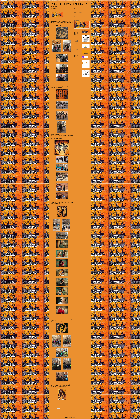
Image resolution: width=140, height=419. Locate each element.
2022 (76, 35)
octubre (77, 40)
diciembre (77, 36)
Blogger (74, 417)
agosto (77, 42)
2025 (76, 32)
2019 (76, 54)
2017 (76, 56)
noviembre (77, 39)
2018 (76, 55)
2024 (76, 33)
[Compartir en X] (58, 408)
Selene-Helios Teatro (79, 12)
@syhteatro (78, 11)
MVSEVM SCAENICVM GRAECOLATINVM (69, 4)
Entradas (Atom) (63, 412)
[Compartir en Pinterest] (59, 408)
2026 (76, 31)
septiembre (77, 41)
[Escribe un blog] (57, 408)
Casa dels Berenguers (76, 16)
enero (76, 50)
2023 (76, 34)
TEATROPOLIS (53, 10)
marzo (77, 48)
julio (76, 43)
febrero (77, 49)
